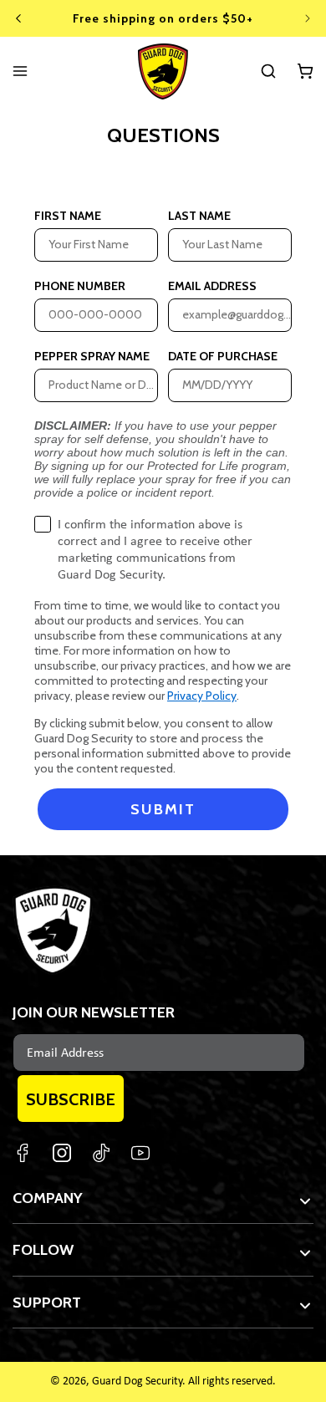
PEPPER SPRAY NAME (92, 346)
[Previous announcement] (18, 18)
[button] (268, 71)
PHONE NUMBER (79, 275)
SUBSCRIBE (70, 1099)
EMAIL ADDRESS (212, 275)
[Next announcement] (307, 18)
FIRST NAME (67, 205)
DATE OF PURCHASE (223, 346)
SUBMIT (163, 809)
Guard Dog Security (137, 1381)
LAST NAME (199, 205)
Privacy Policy (202, 695)
